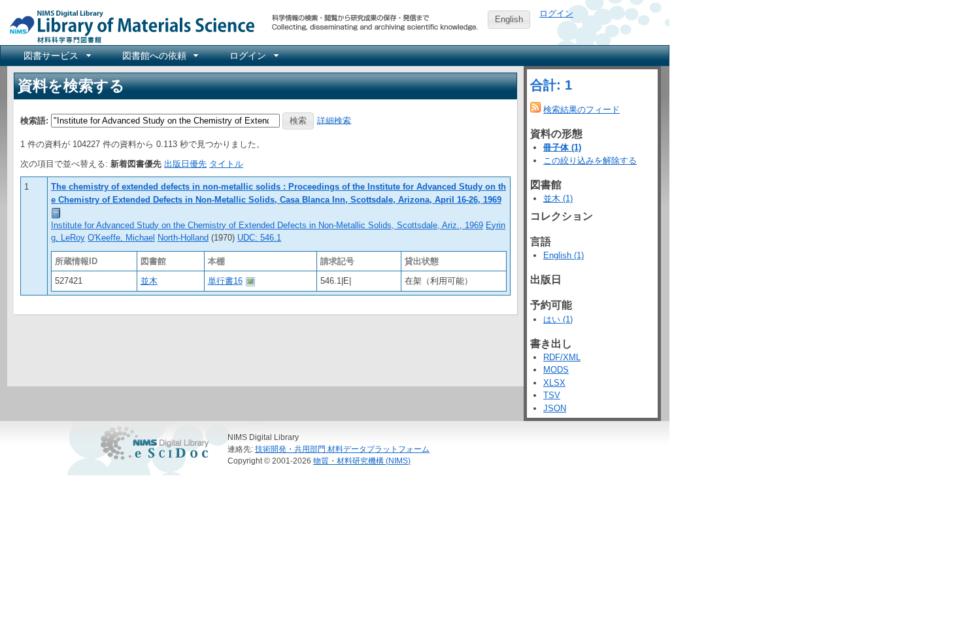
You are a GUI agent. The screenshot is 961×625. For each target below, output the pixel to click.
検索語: (34, 120)
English (509, 19)
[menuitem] (56, 55)
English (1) (563, 255)
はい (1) (558, 319)
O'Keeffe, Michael (121, 238)
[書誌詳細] (56, 212)
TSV (551, 395)
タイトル (226, 164)
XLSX (554, 383)
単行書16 (225, 281)
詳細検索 (334, 120)
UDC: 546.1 (259, 238)
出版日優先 (185, 164)
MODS (556, 370)
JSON (554, 408)
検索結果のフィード (581, 109)
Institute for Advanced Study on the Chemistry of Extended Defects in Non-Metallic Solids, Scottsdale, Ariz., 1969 (267, 225)
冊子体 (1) (562, 147)
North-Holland (183, 238)
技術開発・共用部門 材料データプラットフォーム (342, 449)
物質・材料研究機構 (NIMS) (362, 460)
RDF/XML (562, 357)
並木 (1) (558, 198)
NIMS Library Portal (128, 25)
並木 (149, 281)
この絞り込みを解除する (590, 160)
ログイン (556, 13)
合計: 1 (551, 85)
